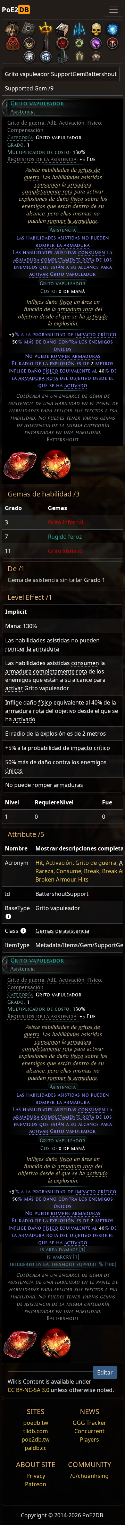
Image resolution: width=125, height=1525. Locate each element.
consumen (47, 185)
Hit (39, 863)
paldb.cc (36, 1448)
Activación (71, 123)
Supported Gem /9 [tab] (29, 88)
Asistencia (22, 112)
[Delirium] (29, 55)
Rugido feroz (65, 536)
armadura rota (75, 309)
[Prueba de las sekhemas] (79, 55)
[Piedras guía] (29, 28)
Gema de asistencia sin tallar (45, 580)
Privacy (35, 1476)
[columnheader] (23, 508)
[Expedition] (46, 55)
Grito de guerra (25, 123)
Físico (94, 123)
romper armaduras (75, 356)
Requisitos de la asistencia (41, 159)
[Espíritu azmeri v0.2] (112, 28)
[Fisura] (96, 42)
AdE (51, 123)
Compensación (25, 130)
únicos (62, 349)
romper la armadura (72, 221)
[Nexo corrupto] (62, 42)
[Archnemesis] (96, 28)
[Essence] (79, 28)
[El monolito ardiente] (62, 55)
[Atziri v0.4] (12, 28)
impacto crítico (95, 334)
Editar (105, 1372)
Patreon (35, 1484)
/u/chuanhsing (89, 1476)
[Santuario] (46, 28)
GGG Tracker (89, 1423)
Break (91, 871)
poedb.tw (35, 1423)
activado (96, 317)
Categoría (20, 137)
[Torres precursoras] (46, 42)
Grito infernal (65, 522)
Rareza (44, 871)
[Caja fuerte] (62, 28)
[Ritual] (112, 42)
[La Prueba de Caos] (96, 55)
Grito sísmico (65, 551)
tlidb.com (35, 1431)
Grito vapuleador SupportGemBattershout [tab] (61, 74)
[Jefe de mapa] (29, 42)
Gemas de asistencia (62, 931)
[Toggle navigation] (113, 10)
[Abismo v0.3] (79, 42)
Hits (83, 879)
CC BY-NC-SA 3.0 (28, 1390)
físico (76, 199)
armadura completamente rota (53, 260)
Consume (68, 871)
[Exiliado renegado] (12, 42)
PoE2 (15, 9)
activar (38, 274)
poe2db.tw (36, 1439)
